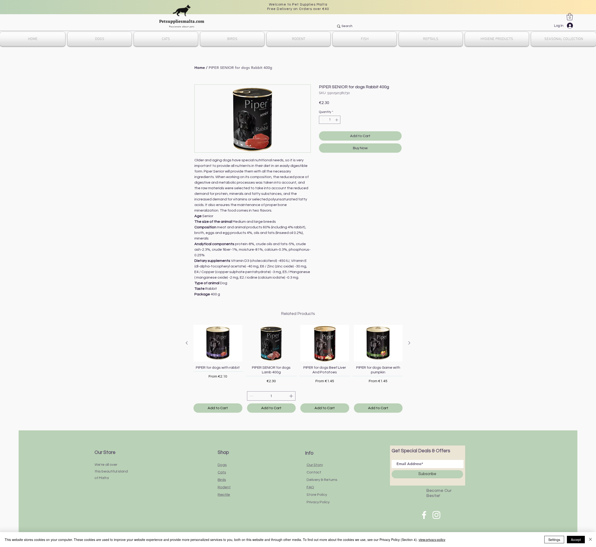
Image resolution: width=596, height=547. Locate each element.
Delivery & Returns (322, 480)
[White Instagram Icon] (436, 515)
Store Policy (317, 494)
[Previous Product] (187, 343)
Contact (314, 472)
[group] (298, 369)
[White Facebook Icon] (424, 515)
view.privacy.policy (432, 539)
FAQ (310, 487)
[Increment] (337, 120)
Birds (222, 480)
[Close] (590, 539)
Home (199, 67)
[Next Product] (409, 343)
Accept (576, 539)
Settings (554, 539)
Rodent (224, 487)
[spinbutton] (329, 120)
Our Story (315, 465)
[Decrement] (322, 120)
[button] (570, 16)
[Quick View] (217, 343)
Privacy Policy (318, 502)
